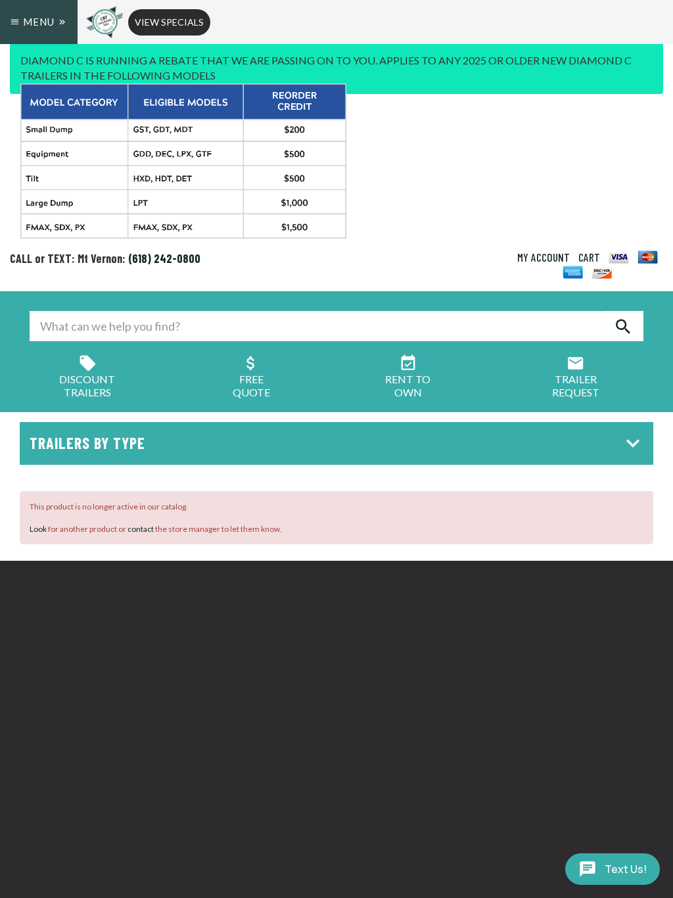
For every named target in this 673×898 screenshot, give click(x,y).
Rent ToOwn (407, 385)
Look (38, 529)
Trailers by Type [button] (87, 442)
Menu (38, 22)
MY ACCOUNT (543, 257)
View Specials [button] (169, 22)
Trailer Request (575, 385)
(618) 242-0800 (164, 258)
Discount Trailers (87, 385)
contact (141, 529)
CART (589, 257)
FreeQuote (251, 385)
